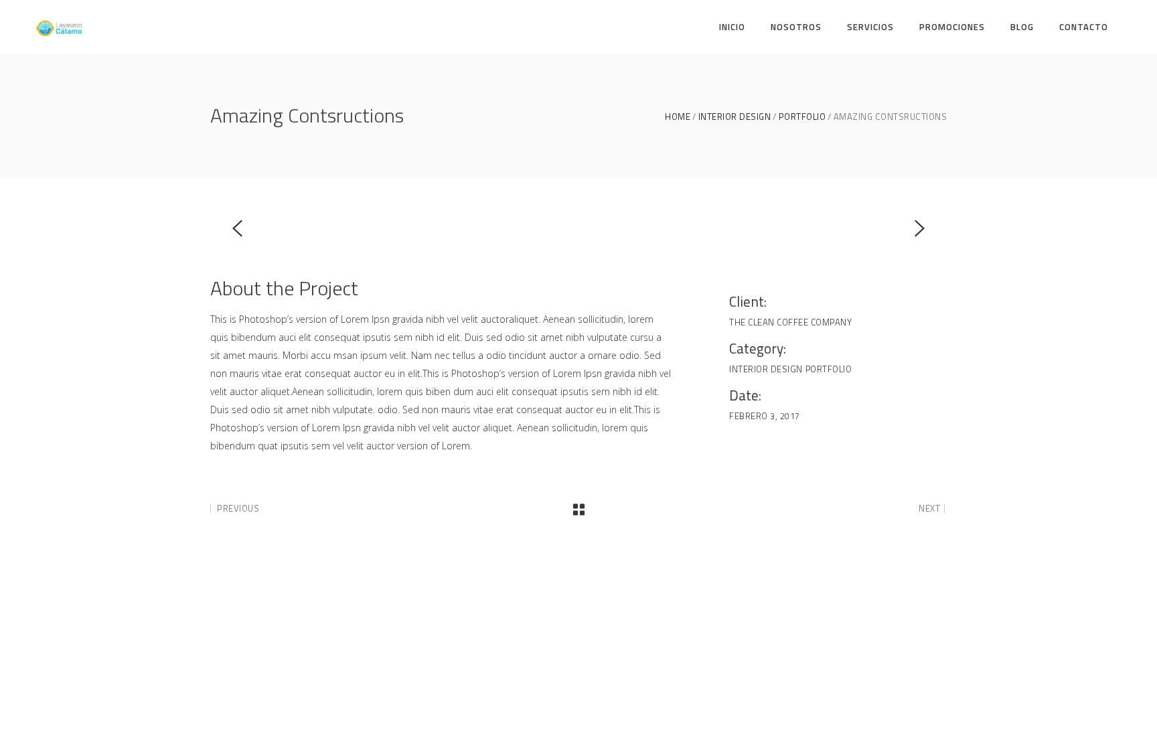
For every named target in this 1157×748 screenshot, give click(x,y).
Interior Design (734, 117)
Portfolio (802, 117)
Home (677, 117)
